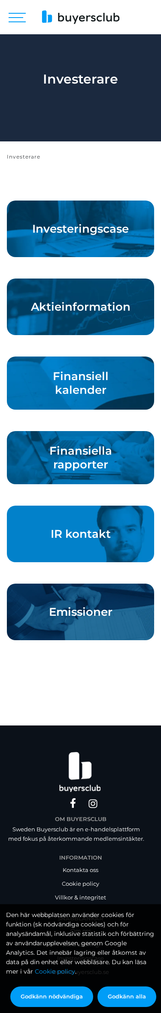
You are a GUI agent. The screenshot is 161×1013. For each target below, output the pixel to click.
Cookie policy (55, 971)
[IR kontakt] (80, 534)
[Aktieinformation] (80, 307)
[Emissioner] (80, 612)
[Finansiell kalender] (80, 383)
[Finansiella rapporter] (80, 457)
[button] (17, 17)
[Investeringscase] (80, 229)
